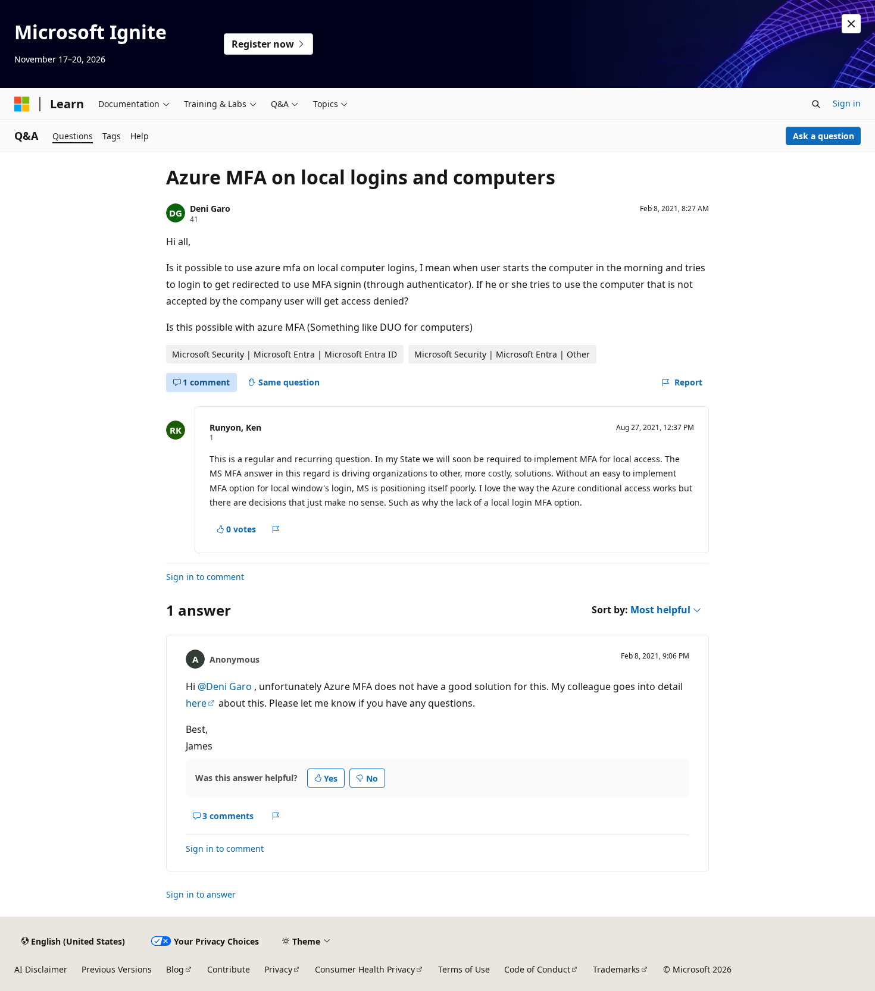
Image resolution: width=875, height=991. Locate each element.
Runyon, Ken (235, 427)
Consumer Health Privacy (365, 969)
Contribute (228, 969)
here (196, 703)
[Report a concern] (275, 529)
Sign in (847, 103)
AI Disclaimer (40, 969)
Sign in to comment (205, 576)
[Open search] (816, 104)
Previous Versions (117, 969)
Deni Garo (210, 208)
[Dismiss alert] (851, 23)
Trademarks (616, 969)
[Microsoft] (22, 104)
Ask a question (823, 136)
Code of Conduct (537, 969)
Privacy (278, 969)
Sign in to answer (201, 894)
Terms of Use (464, 969)
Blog (175, 969)
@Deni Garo (226, 686)
